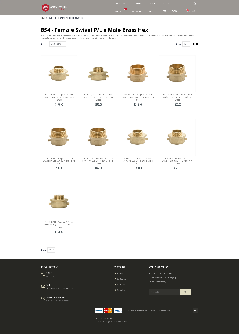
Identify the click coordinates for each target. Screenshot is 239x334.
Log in (152, 3)
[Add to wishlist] (53, 109)
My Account (121, 3)
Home (43, 18)
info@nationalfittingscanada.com (59, 288)
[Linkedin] (195, 310)
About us (120, 273)
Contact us (121, 279)
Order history (122, 290)
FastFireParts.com (119, 321)
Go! (185, 291)
